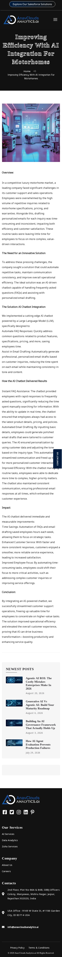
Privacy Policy (17, 947)
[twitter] (12, 812)
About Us (7, 865)
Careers (6, 871)
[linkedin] (26, 812)
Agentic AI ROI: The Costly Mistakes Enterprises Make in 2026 (39, 683)
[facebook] (5, 812)
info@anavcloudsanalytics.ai (22, 927)
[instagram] (19, 812)
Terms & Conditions (39, 947)
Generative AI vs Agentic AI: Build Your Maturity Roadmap (40, 705)
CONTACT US (57, 459)
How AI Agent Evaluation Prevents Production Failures (38, 744)
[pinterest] (32, 812)
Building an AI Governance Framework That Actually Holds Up (41, 725)
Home (27, 71)
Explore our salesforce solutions (32, 4)
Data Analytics (10, 840)
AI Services (8, 833)
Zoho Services (10, 846)
